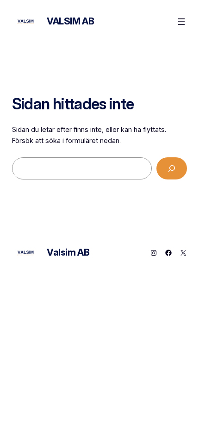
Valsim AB (70, 21)
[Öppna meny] (181, 21)
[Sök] (171, 168)
